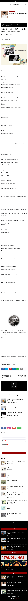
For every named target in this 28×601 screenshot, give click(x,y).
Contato (19, 596)
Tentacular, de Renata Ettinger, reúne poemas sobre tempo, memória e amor (16, 547)
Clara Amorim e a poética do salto (15, 407)
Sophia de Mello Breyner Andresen (8, 364)
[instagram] (15, 1)
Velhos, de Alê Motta (12, 480)
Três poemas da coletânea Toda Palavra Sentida (16, 507)
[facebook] (13, 1)
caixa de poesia (11, 24)
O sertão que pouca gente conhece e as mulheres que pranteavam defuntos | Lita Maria (16, 540)
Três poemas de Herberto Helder (14, 468)
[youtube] (14, 428)
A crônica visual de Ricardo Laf (14, 513)
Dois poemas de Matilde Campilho (15, 486)
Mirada (4, 34)
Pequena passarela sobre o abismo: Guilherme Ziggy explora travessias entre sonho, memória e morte (16, 401)
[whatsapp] (19, 428)
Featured (11, 362)
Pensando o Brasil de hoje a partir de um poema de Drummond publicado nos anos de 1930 (16, 494)
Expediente (14, 596)
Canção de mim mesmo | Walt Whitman (16, 461)
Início (9, 596)
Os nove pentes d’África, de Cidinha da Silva (16, 474)
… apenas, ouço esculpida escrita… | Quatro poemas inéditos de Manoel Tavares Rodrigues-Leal (15, 414)
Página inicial (4, 24)
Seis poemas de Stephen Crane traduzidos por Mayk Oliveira (17, 501)
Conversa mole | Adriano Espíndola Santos (15, 533)
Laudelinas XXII (5, 568)
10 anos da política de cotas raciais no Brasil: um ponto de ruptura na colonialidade (18, 14)
